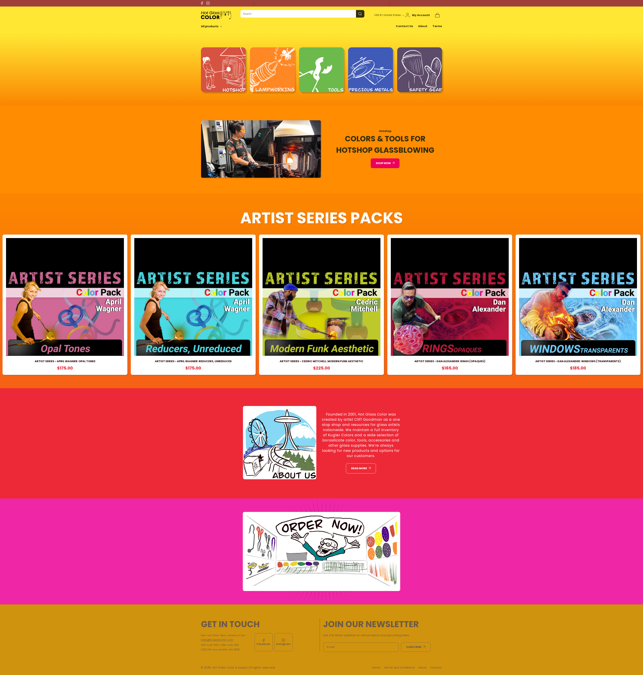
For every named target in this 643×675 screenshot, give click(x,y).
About (422, 26)
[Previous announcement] (254, 3)
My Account (421, 15)
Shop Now (383, 163)
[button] (214, 26)
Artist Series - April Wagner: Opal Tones (65, 361)
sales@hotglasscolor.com (217, 640)
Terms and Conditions (399, 667)
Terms (437, 26)
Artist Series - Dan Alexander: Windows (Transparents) (578, 361)
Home (376, 667)
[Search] (360, 14)
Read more (359, 468)
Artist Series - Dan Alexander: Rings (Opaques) (449, 361)
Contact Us (404, 26)
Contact (436, 667)
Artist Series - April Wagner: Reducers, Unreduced (193, 361)
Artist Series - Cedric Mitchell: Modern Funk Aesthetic (321, 361)
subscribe (414, 647)
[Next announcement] (389, 3)
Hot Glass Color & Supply (230, 667)
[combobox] (298, 14)
